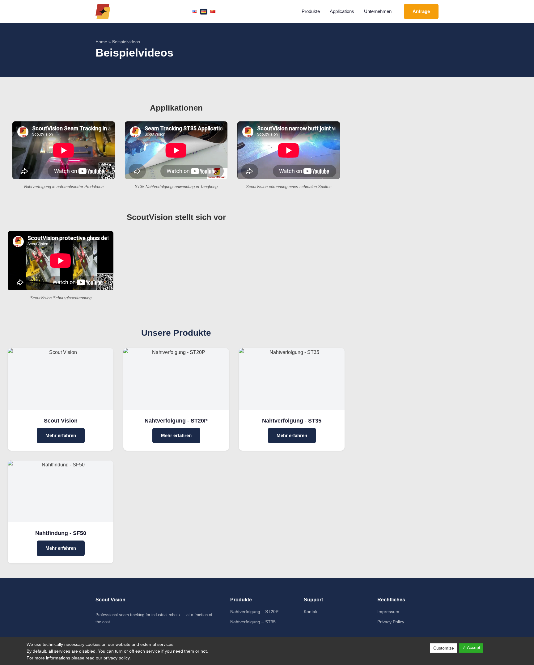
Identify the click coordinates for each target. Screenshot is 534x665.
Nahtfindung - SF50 (60, 533)
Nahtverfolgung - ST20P (176, 421)
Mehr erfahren (60, 435)
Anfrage (421, 11)
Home (101, 41)
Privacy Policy (390, 621)
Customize (443, 648)
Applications (342, 11)
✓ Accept (471, 647)
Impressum (388, 611)
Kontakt (311, 611)
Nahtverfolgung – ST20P (254, 611)
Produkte (311, 11)
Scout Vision (61, 421)
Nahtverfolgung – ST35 (253, 621)
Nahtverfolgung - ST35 (291, 421)
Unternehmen (378, 11)
